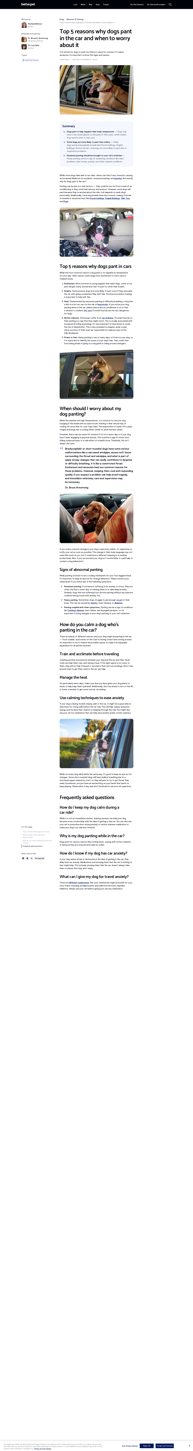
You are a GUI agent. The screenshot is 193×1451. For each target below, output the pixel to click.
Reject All (146, 1446)
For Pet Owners (137, 4)
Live (75, 4)
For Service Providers (156, 4)
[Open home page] (28, 4)
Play (90, 4)
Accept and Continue (165, 1446)
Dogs (62, 19)
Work (83, 4)
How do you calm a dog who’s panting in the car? (37, 841)
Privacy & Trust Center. (42, 1449)
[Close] (189, 1445)
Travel (105, 4)
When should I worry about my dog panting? (34, 836)
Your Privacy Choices (130, 1446)
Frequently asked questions (33, 846)
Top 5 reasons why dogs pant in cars (36, 832)
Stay (97, 4)
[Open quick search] (170, 4)
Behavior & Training (75, 19)
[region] (96, 1446)
